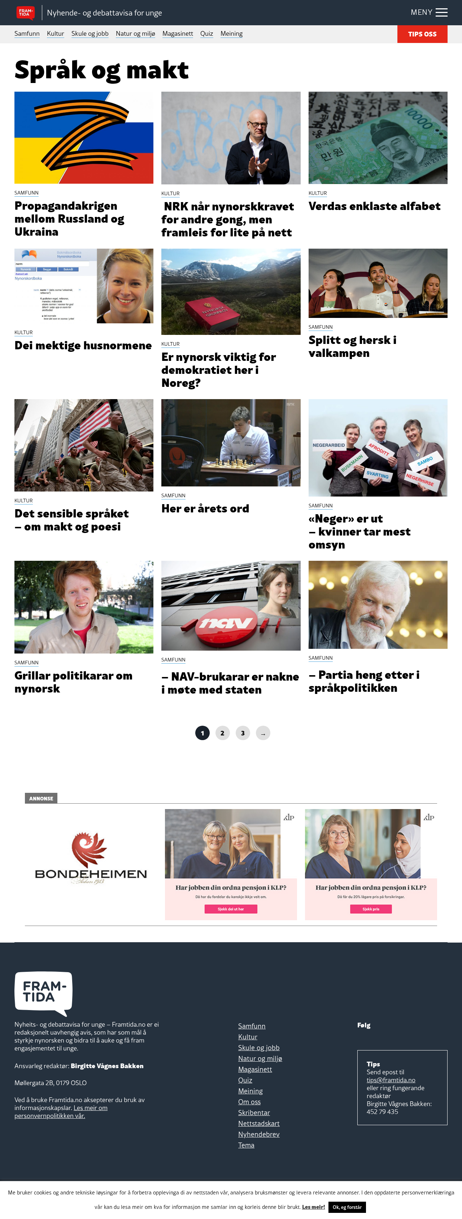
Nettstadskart (259, 1123)
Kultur (55, 33)
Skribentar (254, 1112)
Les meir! (313, 1206)
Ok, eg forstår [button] (347, 1207)
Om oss (249, 1101)
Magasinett (177, 33)
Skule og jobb (90, 33)
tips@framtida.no (391, 1079)
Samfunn (27, 33)
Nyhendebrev (259, 1134)
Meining (232, 33)
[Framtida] (28, 13)
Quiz (206, 33)
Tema (246, 1145)
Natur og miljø (135, 33)
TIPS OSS (422, 33)
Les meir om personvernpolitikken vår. (61, 1111)
